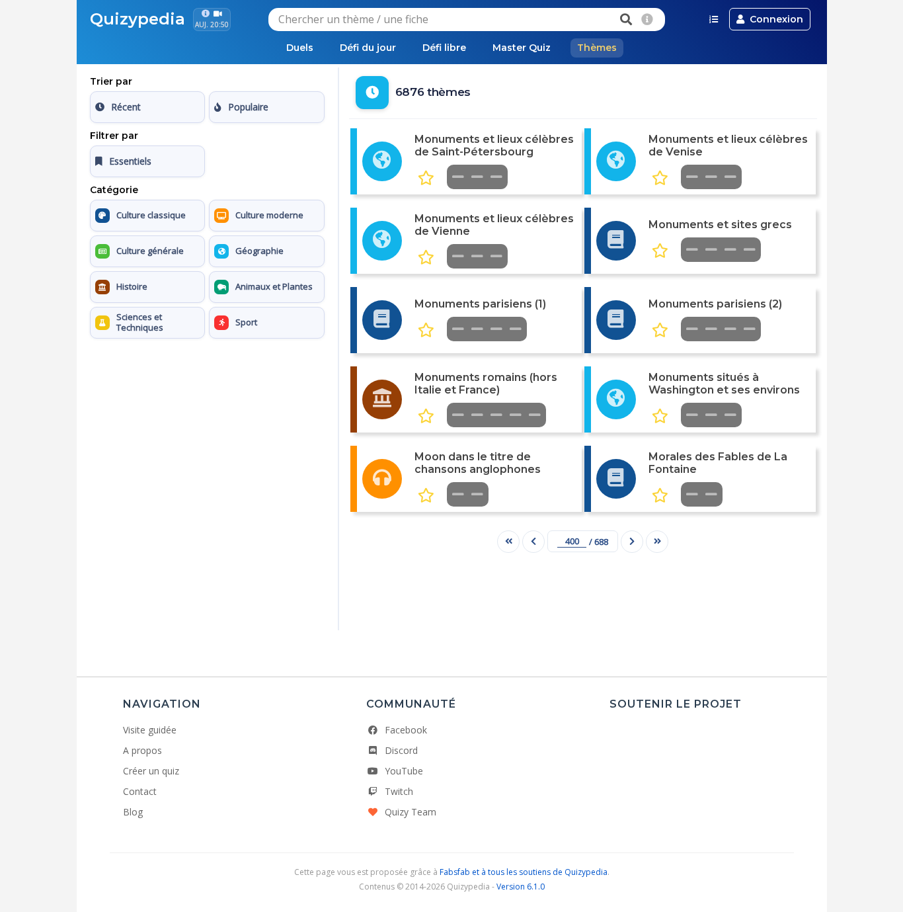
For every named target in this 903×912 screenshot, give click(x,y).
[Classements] (714, 19)
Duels (299, 48)
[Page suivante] (632, 541)
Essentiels (130, 161)
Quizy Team (410, 812)
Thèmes (597, 48)
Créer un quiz (151, 771)
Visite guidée (150, 730)
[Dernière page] (657, 541)
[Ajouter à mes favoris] (426, 178)
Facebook (406, 730)
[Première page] (508, 541)
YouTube (404, 771)
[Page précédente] (533, 541)
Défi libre (444, 48)
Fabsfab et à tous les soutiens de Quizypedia (524, 872)
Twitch (399, 791)
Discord (401, 750)
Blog (133, 812)
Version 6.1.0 (520, 886)
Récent (126, 107)
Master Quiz (521, 48)
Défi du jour (368, 48)
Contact (140, 791)
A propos (142, 750)
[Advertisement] (207, 426)
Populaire (248, 107)
